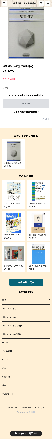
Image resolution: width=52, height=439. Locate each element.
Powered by (23, 412)
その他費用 (7, 351)
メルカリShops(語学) (12, 334)
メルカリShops (9, 317)
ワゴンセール (8, 394)
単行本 (5, 360)
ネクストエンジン (9, 308)
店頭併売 (6, 377)
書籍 (4, 300)
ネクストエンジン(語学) (12, 326)
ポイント (5, 343)
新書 (4, 368)
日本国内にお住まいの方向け (26, 112)
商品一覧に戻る (26, 282)
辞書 (4, 385)
